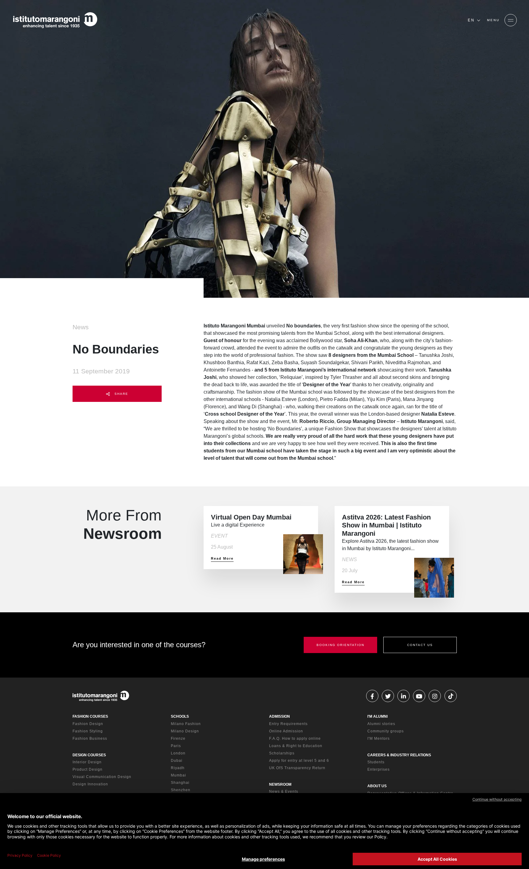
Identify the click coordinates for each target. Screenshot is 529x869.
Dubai (176, 760)
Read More (222, 558)
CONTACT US (420, 645)
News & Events (283, 791)
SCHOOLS (180, 716)
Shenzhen (180, 790)
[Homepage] (55, 20)
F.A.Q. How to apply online (295, 738)
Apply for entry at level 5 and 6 (299, 760)
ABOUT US (377, 786)
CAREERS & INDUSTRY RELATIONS (399, 755)
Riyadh (178, 768)
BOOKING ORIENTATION (340, 645)
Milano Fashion (186, 724)
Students (376, 762)
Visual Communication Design (102, 777)
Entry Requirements (288, 724)
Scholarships (282, 753)
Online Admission (286, 731)
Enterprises (378, 769)
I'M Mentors (378, 738)
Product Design (88, 769)
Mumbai (178, 775)
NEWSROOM (280, 784)
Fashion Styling (88, 731)
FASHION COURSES (90, 716)
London (178, 753)
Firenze (178, 738)
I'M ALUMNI (377, 716)
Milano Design (185, 731)
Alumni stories (381, 724)
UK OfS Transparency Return (297, 768)
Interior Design (87, 762)
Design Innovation (90, 784)
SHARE (120, 393)
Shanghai (180, 782)
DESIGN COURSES (89, 755)
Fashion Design (88, 724)
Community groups (385, 731)
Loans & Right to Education (295, 746)
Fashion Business (90, 738)
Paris (176, 746)
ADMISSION (279, 716)
